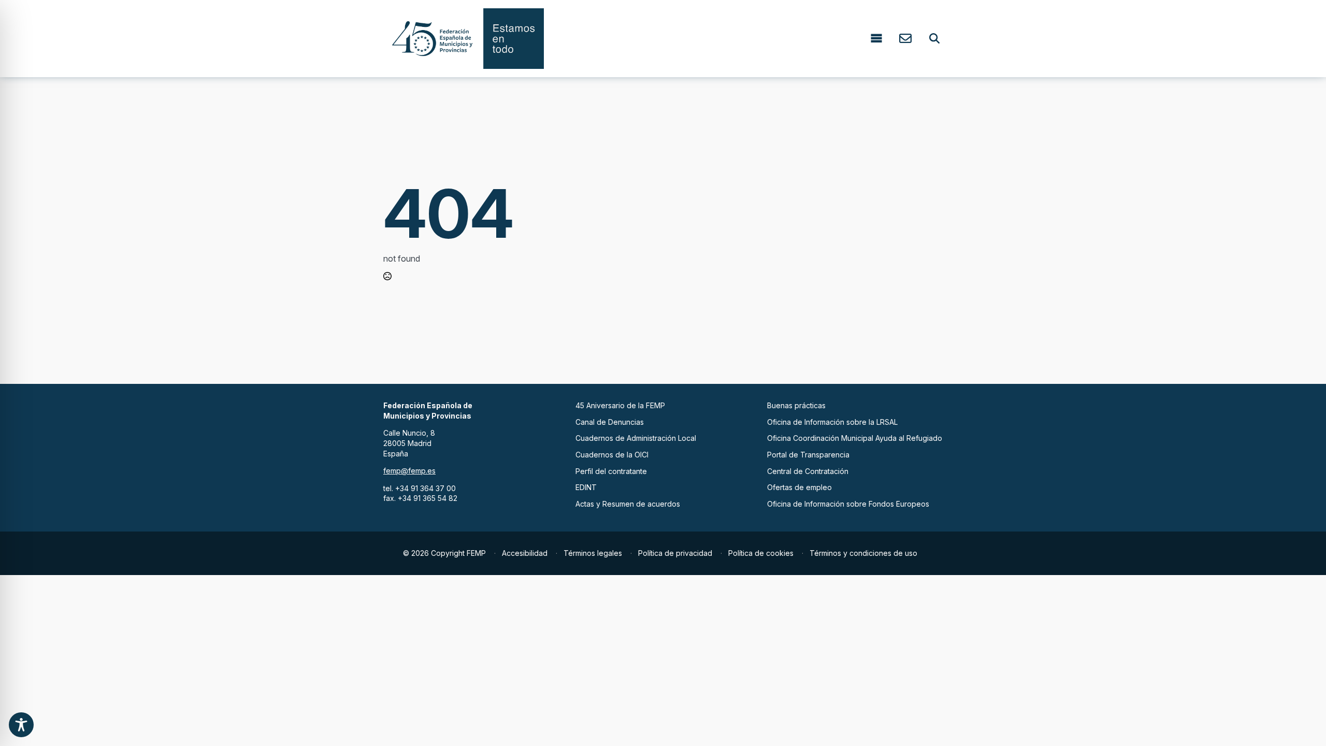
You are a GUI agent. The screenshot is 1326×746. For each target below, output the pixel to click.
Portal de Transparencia (808, 454)
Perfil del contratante (611, 471)
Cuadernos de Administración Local (635, 438)
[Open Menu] (876, 39)
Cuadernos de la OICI (611, 454)
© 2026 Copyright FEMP (444, 553)
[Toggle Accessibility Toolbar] (21, 724)
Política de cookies (761, 553)
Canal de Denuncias (609, 422)
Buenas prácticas (796, 405)
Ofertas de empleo (799, 487)
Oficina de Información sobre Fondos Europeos (848, 503)
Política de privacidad (675, 553)
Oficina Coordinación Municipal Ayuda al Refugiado (854, 438)
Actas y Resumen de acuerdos (627, 503)
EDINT (586, 487)
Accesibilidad (524, 553)
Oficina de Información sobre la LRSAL (832, 422)
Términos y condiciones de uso (863, 553)
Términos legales (593, 553)
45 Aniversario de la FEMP (620, 405)
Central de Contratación (807, 471)
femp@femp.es (409, 470)
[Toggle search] (934, 38)
